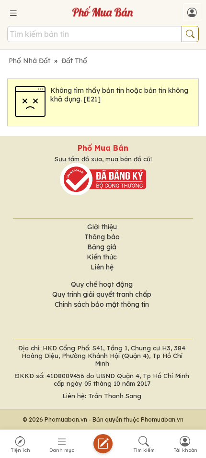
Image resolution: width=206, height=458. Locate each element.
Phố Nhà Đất (29, 60)
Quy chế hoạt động (102, 284)
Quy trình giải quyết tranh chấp (101, 294)
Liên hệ (102, 267)
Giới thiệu (102, 227)
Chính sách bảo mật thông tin (102, 304)
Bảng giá (101, 247)
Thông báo (102, 237)
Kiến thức (102, 257)
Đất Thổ (74, 60)
